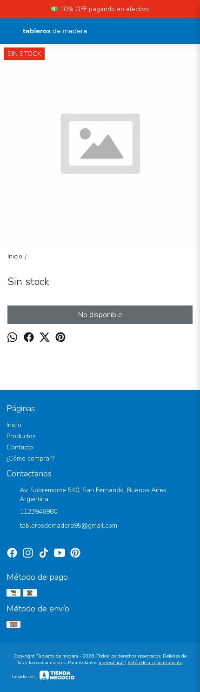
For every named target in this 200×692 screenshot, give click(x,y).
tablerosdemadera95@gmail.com (68, 525)
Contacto (20, 447)
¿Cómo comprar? (30, 458)
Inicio (14, 425)
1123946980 (38, 511)
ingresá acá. (112, 662)
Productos (21, 436)
